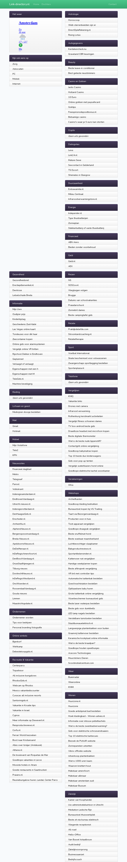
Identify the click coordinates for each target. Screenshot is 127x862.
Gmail (15, 426)
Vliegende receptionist (79, 824)
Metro (16, 474)
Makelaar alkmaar (77, 775)
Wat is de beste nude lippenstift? (84, 441)
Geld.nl (71, 261)
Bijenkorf (17, 641)
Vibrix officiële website (79, 750)
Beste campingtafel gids (80, 315)
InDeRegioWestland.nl (24, 578)
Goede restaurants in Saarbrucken (30, 769)
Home (36, 4)
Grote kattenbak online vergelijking (85, 593)
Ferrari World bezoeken (24, 735)
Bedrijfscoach (75, 859)
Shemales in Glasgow (79, 175)
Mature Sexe (74, 160)
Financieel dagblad (22, 469)
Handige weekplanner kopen (82, 563)
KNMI (71, 687)
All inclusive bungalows (24, 675)
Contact (112, 4)
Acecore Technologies (79, 653)
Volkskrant (18, 489)
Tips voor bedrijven (22, 622)
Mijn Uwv (17, 309)
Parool (16, 484)
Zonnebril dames (76, 310)
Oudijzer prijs (19, 314)
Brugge (72, 295)
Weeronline (74, 682)
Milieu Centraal (75, 194)
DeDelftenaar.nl (20, 548)
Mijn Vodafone (20, 445)
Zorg (15, 63)
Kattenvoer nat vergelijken (81, 558)
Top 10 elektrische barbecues (83, 735)
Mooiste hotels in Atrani (25, 764)
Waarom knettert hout (79, 765)
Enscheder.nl (19, 518)
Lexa (70, 150)
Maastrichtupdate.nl (22, 603)
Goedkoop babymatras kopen (83, 450)
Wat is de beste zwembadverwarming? (87, 726)
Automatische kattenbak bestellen (85, 578)
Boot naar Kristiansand (24, 740)
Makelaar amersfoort (78, 770)
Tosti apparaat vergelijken (81, 523)
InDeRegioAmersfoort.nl (25, 553)
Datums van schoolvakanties (82, 300)
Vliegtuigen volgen (78, 290)
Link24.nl (72, 155)
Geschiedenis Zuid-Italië (24, 324)
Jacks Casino (74, 87)
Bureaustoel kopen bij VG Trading (85, 508)
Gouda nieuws (20, 593)
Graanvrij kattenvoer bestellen (83, 633)
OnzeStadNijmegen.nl (23, 563)
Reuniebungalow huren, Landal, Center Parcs (35, 779)
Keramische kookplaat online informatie (88, 638)
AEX (70, 266)
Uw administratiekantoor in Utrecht (85, 804)
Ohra (70, 484)
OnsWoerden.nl (20, 583)
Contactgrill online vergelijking (83, 446)
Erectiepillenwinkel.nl (23, 285)
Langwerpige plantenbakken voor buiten (88, 628)
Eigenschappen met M (24, 373)
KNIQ (70, 396)
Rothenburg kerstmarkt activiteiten (85, 416)
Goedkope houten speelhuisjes (83, 648)
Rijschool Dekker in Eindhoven (28, 354)
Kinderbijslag (19, 319)
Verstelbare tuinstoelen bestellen (85, 618)
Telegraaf (17, 479)
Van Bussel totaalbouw (80, 839)
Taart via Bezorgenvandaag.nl (83, 513)
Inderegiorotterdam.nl (23, 508)
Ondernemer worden (23, 617)
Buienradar (73, 677)
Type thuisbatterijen (78, 218)
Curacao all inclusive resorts (27, 695)
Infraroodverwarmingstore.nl (82, 199)
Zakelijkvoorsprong (78, 849)
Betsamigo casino (77, 117)
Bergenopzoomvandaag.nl (26, 533)
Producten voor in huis (79, 518)
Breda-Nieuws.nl (21, 538)
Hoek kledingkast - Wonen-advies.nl (86, 716)
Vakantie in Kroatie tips (24, 705)
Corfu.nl (16, 730)
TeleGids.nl (18, 378)
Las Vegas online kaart (24, 329)
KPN (15, 455)
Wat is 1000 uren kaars (80, 760)
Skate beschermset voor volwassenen (87, 358)
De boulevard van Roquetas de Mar (30, 755)
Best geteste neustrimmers (81, 73)
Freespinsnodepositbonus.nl (82, 112)
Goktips (72, 107)
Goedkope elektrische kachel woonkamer (89, 470)
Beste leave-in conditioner (81, 68)
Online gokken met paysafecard (84, 102)
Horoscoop (74, 20)
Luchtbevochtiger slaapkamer (83, 543)
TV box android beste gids (81, 426)
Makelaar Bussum (77, 785)
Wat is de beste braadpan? (81, 643)
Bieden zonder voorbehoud (82, 247)
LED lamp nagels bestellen (81, 613)
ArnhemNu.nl (19, 523)
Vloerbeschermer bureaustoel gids (85, 598)
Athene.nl (17, 750)
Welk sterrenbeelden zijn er (82, 25)
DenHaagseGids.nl (22, 513)
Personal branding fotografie (27, 627)
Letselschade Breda (22, 295)
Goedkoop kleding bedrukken (83, 504)
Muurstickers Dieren (78, 658)
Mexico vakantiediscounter (26, 690)
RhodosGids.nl (20, 680)
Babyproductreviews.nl (79, 548)
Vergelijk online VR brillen (25, 349)
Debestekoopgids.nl (23, 651)
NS (69, 280)
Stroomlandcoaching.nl (80, 334)
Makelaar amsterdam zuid (81, 780)
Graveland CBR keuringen (81, 54)
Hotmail (16, 431)
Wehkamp (18, 646)
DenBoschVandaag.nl (23, 558)
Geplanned (18, 358)
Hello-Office (74, 834)
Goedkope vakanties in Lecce (27, 759)
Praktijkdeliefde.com (78, 329)
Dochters (46, 4)
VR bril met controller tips (81, 573)
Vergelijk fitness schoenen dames (85, 421)
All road (72, 829)
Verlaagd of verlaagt (23, 363)
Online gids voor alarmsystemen (29, 344)
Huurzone (73, 706)
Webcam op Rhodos (23, 685)
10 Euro (72, 97)
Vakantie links (75, 401)
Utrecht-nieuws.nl (21, 504)
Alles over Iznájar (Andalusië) (27, 745)
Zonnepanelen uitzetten (80, 745)
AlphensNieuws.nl (22, 528)
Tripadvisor (18, 670)
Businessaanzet (76, 854)
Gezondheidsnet (21, 280)
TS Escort (73, 170)
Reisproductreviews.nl (24, 725)
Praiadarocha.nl (76, 305)
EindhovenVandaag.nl (23, 499)
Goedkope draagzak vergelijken (84, 528)
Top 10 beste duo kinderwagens (84, 455)
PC (14, 73)
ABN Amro (73, 242)
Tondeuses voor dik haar (25, 334)
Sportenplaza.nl (76, 368)
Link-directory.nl (19, 4)
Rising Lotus (74, 34)
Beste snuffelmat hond (79, 533)
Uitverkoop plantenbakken (81, 755)
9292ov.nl (73, 285)
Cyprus (16, 715)
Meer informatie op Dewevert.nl (28, 720)
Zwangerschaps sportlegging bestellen (88, 363)
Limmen (16, 598)
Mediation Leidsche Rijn (80, 809)
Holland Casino (76, 92)
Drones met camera (78, 406)
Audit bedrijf (74, 844)
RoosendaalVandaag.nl (24, 588)
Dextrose (17, 290)
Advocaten (18, 68)
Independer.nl (75, 213)
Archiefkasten (75, 499)
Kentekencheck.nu (77, 49)
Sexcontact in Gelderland (81, 165)
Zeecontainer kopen (23, 339)
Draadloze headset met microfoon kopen (88, 431)
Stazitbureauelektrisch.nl (80, 623)
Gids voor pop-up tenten (80, 460)
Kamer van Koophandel (80, 799)
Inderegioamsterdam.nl (24, 494)
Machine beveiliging (22, 383)
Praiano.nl (18, 774)
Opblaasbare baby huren (80, 588)
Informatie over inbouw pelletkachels (86, 721)
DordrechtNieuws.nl (22, 573)
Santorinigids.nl (20, 700)
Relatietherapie (75, 339)
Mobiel (16, 78)
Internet (16, 83)
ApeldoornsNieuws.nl (23, 543)
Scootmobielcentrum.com (81, 663)
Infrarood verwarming (79, 411)
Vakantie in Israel (21, 710)
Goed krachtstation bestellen (82, 583)
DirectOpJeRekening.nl (79, 29)
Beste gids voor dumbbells (81, 608)
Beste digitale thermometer (82, 436)
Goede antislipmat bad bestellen (84, 711)
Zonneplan (73, 223)
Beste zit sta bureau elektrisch (83, 819)
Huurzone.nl (74, 701)
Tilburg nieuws (20, 568)
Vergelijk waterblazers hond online (85, 465)
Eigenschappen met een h (25, 368)
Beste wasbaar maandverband (83, 538)
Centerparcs (19, 665)
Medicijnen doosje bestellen (26, 412)
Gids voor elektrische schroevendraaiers (88, 730)
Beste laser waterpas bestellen (84, 603)
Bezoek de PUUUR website (81, 740)
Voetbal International (79, 353)
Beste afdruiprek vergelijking (82, 568)
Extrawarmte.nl (75, 189)
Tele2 (15, 450)
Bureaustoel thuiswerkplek (81, 814)
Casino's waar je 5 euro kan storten (86, 121)
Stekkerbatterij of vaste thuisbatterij (86, 228)
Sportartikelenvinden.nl (79, 553)
